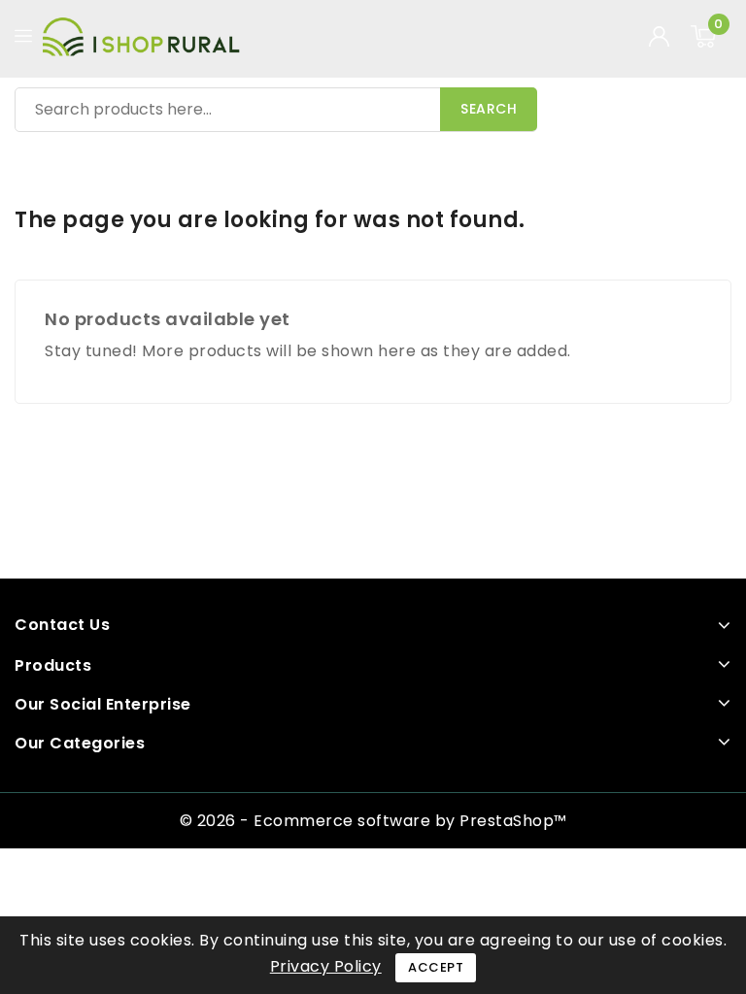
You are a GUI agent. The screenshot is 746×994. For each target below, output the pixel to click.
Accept (435, 967)
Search (488, 108)
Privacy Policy (326, 966)
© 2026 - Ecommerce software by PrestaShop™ (373, 821)
